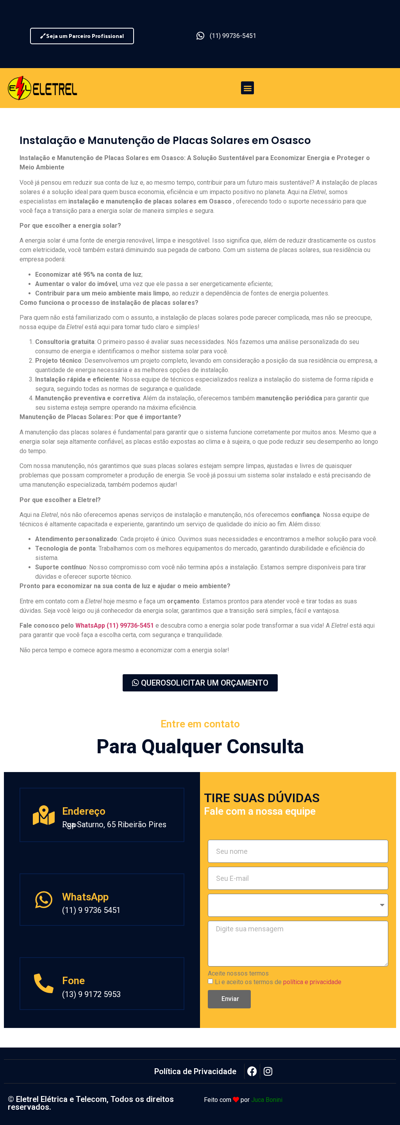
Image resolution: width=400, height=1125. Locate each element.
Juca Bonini (266, 1099)
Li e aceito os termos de (278, 981)
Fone (73, 980)
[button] (247, 87)
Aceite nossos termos (238, 973)
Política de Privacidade (195, 1071)
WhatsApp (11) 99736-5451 (114, 625)
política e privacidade (312, 981)
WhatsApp (85, 897)
